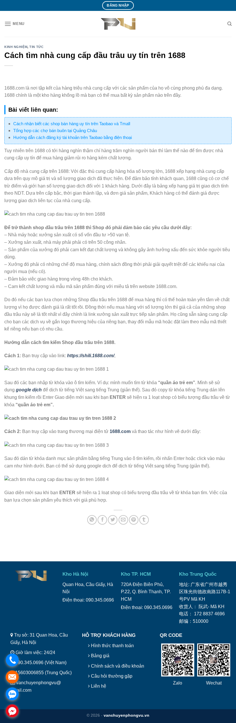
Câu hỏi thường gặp (111, 676)
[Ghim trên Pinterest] (133, 520)
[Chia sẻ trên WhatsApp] (92, 520)
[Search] (229, 23)
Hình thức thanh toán (112, 645)
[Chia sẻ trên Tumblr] (144, 520)
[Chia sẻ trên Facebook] (102, 520)
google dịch (29, 389)
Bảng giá (99, 655)
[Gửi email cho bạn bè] (123, 520)
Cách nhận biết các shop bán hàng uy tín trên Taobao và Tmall (71, 123)
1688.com (120, 431)
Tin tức (36, 47)
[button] (14, 24)
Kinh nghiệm (15, 47)
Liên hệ (98, 686)
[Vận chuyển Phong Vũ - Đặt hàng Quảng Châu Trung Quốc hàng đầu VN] (118, 24)
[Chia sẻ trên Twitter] (112, 520)
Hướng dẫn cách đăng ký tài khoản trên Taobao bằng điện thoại (72, 137)
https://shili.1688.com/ (90, 355)
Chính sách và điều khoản (117, 666)
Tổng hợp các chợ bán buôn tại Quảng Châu (55, 130)
